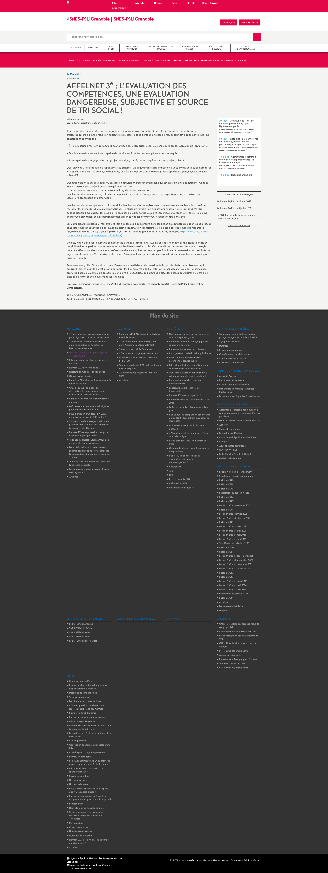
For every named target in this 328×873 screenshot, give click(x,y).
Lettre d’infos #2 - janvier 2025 (234, 518)
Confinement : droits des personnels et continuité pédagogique (189, 336)
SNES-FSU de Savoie (79, 636)
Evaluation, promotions (231, 350)
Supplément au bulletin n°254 (234, 593)
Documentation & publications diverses (239, 396)
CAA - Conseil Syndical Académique (237, 437)
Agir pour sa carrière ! (230, 341)
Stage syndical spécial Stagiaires (135, 349)
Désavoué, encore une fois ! (83, 693)
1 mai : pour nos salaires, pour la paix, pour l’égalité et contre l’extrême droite (89, 336)
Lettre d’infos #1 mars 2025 (233, 526)
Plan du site (236, 860)
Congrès (223, 441)
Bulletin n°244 (226, 484)
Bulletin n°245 (226, 489)
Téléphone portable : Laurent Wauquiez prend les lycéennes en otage (89, 441)
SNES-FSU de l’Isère (79, 632)
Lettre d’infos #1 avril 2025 (233, 531)
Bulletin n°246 (226, 497)
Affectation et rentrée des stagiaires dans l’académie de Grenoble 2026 (137, 343)
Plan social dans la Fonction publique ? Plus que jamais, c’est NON (88, 687)
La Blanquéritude (77, 740)
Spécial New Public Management (235, 472)
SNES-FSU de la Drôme (80, 628)
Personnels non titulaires (182, 487)
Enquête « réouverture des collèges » (187, 349)
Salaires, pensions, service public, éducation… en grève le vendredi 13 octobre (86, 816)
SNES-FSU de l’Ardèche (81, 624)
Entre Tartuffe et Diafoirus (82, 713)
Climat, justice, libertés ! (81, 376)
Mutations (224, 346)
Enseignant (175, 466)
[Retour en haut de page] (13, 860)
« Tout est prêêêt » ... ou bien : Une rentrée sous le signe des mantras (86, 707)
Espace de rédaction (81, 868)
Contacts (257, 860)
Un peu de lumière (78, 784)
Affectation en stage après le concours (138, 353)
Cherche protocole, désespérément (87, 752)
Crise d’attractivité (78, 827)
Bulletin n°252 (226, 573)
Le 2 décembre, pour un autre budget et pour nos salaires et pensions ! (89, 408)
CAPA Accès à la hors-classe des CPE (237, 631)
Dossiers (223, 610)
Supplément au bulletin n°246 (234, 493)
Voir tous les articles (239, 225)
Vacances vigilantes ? (79, 697)
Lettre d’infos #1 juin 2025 (232, 539)
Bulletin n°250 (226, 547)
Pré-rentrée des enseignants (233, 651)
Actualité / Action (228, 376)
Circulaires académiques (231, 362)
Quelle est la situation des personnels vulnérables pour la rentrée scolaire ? (188, 374)
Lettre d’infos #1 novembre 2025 (235, 564)
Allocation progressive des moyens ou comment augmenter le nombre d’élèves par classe (239, 413)
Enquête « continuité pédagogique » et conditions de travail (188, 343)
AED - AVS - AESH (178, 483)
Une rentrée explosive (80, 831)
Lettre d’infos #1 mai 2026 (232, 589)
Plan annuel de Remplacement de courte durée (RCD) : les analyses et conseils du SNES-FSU (189, 418)
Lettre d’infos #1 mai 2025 (232, 535)
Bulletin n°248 (226, 510)
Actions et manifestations (232, 446)
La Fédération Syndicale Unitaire (236, 454)
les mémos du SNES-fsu (231, 606)
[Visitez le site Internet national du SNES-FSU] (96, 860)
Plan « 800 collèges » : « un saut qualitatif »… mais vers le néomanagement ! (184, 459)
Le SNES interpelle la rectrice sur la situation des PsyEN (236, 217)
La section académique (230, 433)
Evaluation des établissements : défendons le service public (185, 359)
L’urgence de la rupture (80, 835)
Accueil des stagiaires (230, 655)
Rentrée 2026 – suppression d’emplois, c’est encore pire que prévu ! (89, 434)
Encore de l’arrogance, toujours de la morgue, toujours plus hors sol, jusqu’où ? (90, 798)
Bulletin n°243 (226, 480)
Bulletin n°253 (226, 577)
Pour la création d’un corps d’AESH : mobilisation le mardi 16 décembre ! (87, 415)
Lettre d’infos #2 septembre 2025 (236, 560)
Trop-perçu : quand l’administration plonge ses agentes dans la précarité (238, 336)
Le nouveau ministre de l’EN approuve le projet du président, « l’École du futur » (89, 762)
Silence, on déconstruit (80, 756)
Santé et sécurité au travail (232, 358)
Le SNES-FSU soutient (230, 458)
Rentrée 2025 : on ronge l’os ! (84, 368)
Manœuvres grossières (80, 681)
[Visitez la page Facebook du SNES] (167, 860)
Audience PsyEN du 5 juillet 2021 (235, 208)
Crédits (247, 860)
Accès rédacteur (203, 860)
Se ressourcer (76, 803)
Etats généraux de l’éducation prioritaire (190, 353)
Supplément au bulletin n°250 (234, 543)
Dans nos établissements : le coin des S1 (239, 420)
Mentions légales (220, 860)
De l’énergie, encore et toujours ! (85, 701)
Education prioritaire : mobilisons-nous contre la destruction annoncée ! (189, 367)
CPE (171, 475)
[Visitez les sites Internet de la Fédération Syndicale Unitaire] (89, 865)
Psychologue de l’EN (179, 479)
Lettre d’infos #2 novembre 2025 (235, 568)
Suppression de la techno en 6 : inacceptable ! (185, 389)
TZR (171, 471)
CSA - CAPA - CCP (228, 450)
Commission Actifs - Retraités (234, 384)
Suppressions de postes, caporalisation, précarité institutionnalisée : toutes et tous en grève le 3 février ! (89, 425)
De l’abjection (76, 823)
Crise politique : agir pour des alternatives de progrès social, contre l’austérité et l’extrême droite (88, 391)
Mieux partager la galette (82, 721)
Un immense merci (78, 780)
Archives (73, 477)
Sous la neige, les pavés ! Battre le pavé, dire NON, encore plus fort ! (88, 790)
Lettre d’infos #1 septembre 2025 (236, 556)
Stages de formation (229, 429)
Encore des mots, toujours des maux (87, 717)
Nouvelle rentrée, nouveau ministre (87, 808)
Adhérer (223, 425)
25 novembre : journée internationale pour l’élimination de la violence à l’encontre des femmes (88, 345)
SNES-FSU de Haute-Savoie (83, 641)
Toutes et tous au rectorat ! (232, 663)
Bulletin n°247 (226, 501)
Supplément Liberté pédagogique (236, 476)
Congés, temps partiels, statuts (235, 354)
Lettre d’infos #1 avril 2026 (233, 585)
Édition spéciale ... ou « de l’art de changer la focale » (86, 770)
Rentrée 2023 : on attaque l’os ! (185, 395)
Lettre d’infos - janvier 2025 (233, 514)
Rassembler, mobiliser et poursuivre (87, 372)
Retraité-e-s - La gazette (231, 380)
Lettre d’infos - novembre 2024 (235, 505)
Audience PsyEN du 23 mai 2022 (234, 201)
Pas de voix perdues (79, 776)
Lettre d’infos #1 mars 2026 (233, 581)
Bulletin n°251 (226, 552)
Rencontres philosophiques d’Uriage (238, 659)
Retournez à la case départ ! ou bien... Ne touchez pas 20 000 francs (90, 727)
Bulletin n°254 (226, 598)
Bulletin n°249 (226, 522)
